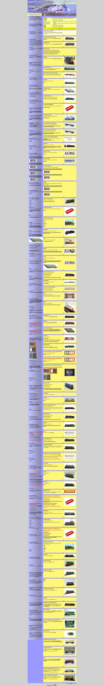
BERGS (39, 410)
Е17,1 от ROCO (31, 443)
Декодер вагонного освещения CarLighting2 (50, 136)
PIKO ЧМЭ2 (31, 47)
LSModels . (45, 161)
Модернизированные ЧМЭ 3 (33, 424)
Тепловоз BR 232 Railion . (47, 533)
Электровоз (45, 18)
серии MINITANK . (46, 283)
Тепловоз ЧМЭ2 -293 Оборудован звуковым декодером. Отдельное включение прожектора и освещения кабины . (35, 366)
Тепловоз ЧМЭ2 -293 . (46, 385)
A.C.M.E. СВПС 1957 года (47, 67)
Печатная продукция (46, 23)
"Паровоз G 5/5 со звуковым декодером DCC (50, 347)
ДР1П (30, 268)
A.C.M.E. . (35, 79)
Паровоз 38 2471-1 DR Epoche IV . (35, 25)
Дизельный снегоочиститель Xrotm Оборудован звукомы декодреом (35, 512)
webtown (70, 683)
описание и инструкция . (33, 126)
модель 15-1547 (34, 612)
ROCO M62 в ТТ (45, 510)
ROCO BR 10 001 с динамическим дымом (36, 572)
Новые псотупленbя (32, 145)
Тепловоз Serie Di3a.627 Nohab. (38, 292)
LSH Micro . (40, 596)
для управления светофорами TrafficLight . (35, 589)
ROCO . (30, 193)
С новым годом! (32, 370)
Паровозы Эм (31, 207)
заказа (35, 468)
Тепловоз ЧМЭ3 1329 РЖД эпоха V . (35, 185)
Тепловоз (44, 20)
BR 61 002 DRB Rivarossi (33, 416)
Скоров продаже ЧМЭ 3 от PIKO (34, 557)
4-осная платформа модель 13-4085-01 (35, 115)
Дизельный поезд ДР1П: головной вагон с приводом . (52, 295)
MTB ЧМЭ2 (31, 450)
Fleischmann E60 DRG (32, 495)
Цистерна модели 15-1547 (33, 610)
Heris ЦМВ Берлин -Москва (33, 298)
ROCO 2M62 (31, 70)
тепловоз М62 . (31, 490)
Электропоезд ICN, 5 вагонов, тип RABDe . (36, 481)
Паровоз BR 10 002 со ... (33, 514)
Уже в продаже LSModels (33, 153)
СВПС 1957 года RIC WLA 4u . (50, 69)
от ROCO (40, 575)
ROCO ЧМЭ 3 (31, 306)
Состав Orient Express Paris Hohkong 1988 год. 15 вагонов (52, 367)
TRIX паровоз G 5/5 (32, 315)
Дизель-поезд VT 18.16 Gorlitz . (34, 263)
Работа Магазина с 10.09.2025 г (34, 16)
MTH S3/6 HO (31, 130)
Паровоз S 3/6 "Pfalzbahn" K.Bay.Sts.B (35, 385)
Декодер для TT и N (32, 595)
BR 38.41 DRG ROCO (32, 393)
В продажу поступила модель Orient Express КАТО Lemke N (35, 338)
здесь (38, 427)
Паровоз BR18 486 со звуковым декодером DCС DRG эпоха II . (34, 404)
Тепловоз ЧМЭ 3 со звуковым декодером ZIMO (50, 341)
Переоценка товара (32, 39)
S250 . (30, 206)
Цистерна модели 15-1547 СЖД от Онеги (35, 602)
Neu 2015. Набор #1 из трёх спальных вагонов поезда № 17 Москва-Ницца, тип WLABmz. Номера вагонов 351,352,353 (35, 157)
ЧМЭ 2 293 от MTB (32, 360)
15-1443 (33, 628)
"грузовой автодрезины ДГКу (34, 217)
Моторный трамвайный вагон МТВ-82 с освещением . (51, 304)
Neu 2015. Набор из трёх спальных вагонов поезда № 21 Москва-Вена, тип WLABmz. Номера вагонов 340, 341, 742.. (35, 226)
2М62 (30, 72)
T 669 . (30, 204)
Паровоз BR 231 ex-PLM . (53, 316)
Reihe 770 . (31, 203)
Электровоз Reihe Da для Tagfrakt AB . (49, 504)
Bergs (30, 409)
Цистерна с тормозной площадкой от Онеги (50, 675)
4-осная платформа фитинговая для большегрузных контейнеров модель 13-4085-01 (36, 112)
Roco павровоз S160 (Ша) (33, 85)
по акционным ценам (46, 107)
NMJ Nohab (31, 291)
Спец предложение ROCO (33, 190)
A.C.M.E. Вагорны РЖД (33, 77)
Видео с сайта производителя (36, 513)
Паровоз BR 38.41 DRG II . (33, 247)
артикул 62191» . (38, 574)
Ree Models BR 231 (32, 283)
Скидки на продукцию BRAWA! (34, 92)
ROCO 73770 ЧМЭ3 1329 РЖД (48, 198)
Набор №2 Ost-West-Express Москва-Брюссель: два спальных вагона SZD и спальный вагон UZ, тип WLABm (35, 235)
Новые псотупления (32, 138)
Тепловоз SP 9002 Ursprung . (57, 44)
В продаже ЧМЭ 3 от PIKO (33, 542)
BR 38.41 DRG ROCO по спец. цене (34, 245)
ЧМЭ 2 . (30, 453)
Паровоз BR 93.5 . (32, 507)
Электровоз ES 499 (46, 117)
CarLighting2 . (35, 125)
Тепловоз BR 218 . (32, 510)
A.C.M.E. (30, 230)
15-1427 (54, 677)
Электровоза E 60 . (46, 522)
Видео (30, 135)
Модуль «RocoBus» (46, 609)
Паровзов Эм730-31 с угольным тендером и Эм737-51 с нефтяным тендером (35, 210)
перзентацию (37, 576)
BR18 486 (30, 401)
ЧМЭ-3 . (30, 380)
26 (59, 28)
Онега (30, 617)
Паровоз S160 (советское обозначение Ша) (50, 98)
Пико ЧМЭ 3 (45, 397)
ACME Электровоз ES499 (33, 100)
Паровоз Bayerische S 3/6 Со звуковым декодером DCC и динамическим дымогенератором (35, 134)
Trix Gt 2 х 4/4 (31, 527)
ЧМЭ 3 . (30, 200)
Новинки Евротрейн (32, 465)
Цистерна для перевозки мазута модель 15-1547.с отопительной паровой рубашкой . (35, 604)
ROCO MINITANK (32, 253)
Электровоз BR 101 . (46, 499)
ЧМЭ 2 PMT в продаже (32, 534)
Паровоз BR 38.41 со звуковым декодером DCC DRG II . (34, 251)
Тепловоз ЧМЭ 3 (32, 308)
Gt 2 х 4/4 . (37, 528)
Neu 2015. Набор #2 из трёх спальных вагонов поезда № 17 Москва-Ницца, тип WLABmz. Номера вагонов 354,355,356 (35, 164)
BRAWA (30, 326)
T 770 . (30, 521)
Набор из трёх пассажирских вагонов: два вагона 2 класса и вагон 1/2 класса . (36, 479)
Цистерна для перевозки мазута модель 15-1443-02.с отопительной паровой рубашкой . (35, 619)
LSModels (30, 222)
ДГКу (30, 214)
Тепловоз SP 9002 (32, 31)
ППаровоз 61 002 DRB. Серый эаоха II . (35, 419)
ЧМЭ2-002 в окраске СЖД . (57, 58)
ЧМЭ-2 (30, 549)
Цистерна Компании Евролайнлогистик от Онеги (51, 668)
